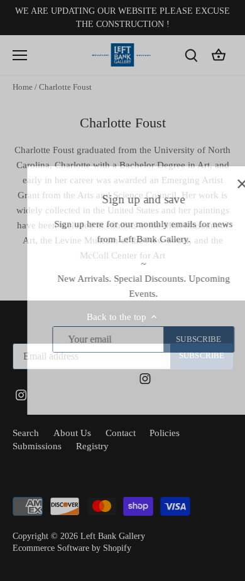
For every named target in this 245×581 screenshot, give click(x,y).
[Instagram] (124, 378)
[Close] (222, 184)
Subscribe (178, 339)
